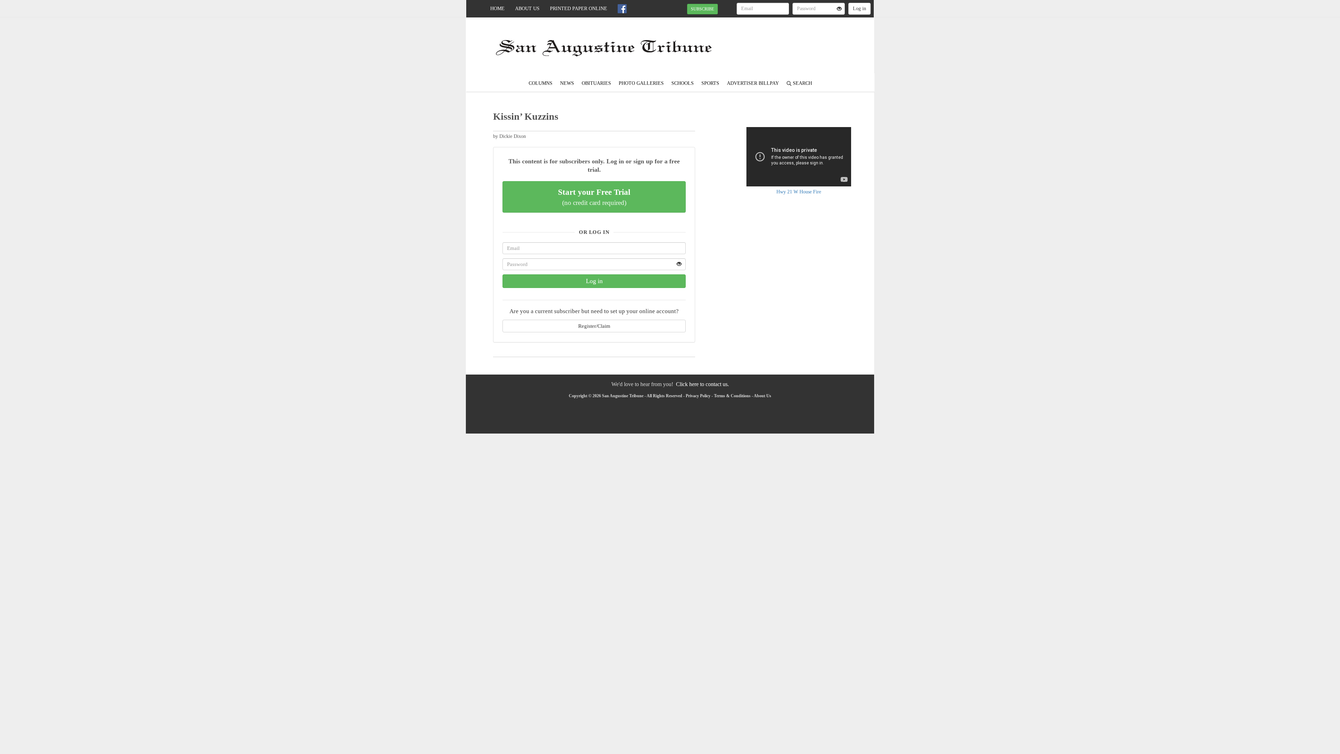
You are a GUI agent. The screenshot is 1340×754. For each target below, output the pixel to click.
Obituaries (596, 83)
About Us (527, 8)
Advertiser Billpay (753, 83)
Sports (710, 83)
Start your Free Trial (594, 196)
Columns (540, 83)
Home (497, 8)
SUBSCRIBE (702, 9)
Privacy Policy (698, 395)
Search (801, 83)
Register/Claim (594, 326)
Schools (682, 83)
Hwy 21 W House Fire (798, 191)
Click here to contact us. (702, 384)
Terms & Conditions (732, 395)
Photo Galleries (641, 83)
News (567, 83)
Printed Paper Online (578, 8)
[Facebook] (622, 8)
